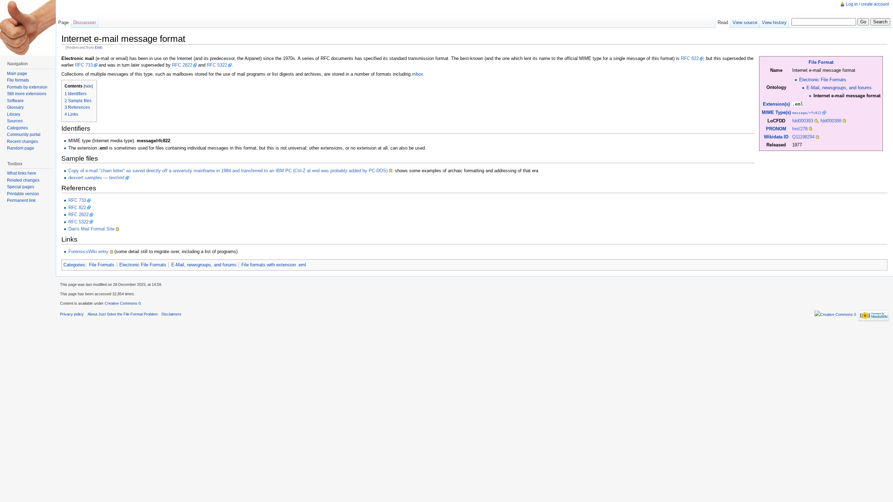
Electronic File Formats (822, 79)
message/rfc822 (806, 113)
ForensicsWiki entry (88, 251)
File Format (821, 62)
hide (88, 86)
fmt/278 (800, 128)
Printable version (23, 193)
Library (13, 114)
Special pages (20, 186)
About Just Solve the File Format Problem (123, 314)
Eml (98, 47)
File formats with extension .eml (273, 264)
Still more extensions (26, 93)
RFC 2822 (182, 65)
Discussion (84, 22)
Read (723, 22)
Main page (17, 73)
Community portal (23, 134)
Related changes (23, 180)
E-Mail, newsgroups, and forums (839, 87)
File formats (18, 80)
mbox (417, 74)
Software (15, 100)
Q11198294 (803, 136)
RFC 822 (690, 58)
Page (63, 22)
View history (774, 22)
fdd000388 (830, 120)
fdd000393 (802, 120)
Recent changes (22, 141)
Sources (15, 121)
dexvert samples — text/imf (96, 177)
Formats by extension (27, 87)
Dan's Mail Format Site (91, 228)
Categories (74, 264)
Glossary (15, 107)
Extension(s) (776, 104)
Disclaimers (171, 314)
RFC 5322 (217, 65)
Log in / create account (867, 4)
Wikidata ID (776, 136)
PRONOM (776, 128)
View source (745, 22)
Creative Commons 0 (123, 303)
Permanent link (21, 200)
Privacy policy (72, 314)
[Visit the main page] (28, 28)
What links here (21, 173)
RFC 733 (84, 65)
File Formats (101, 264)
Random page (20, 148)
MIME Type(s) (776, 112)
